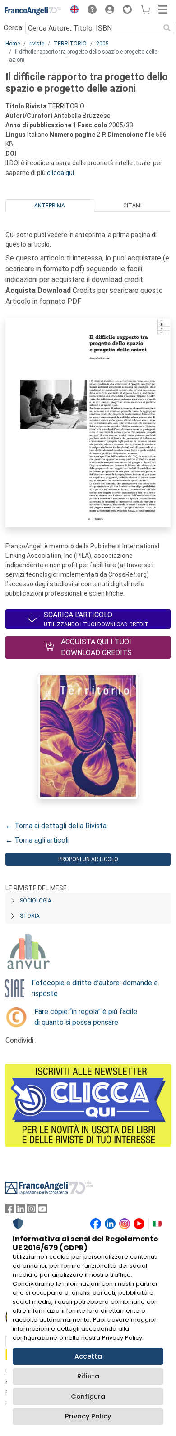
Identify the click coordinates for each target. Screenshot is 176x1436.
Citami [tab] (132, 205)
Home (12, 43)
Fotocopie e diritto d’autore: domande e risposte (95, 988)
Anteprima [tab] (49, 205)
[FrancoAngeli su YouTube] (42, 1211)
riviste (36, 43)
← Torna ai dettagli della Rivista (56, 825)
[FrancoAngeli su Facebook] (9, 1211)
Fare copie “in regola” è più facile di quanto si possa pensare (85, 1017)
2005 (102, 43)
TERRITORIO (70, 43)
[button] (72, 11)
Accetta (88, 1356)
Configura (88, 1396)
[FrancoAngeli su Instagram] (31, 1211)
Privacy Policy (88, 1416)
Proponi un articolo (88, 859)
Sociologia (35, 901)
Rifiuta (88, 1376)
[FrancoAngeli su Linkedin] (20, 1211)
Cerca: (13, 27)
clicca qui (60, 172)
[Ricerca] (167, 28)
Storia (30, 916)
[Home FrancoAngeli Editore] (33, 11)
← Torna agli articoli (37, 840)
